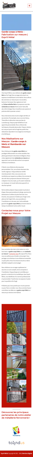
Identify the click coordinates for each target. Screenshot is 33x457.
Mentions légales (27, 453)
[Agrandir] (29, 42)
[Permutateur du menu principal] (29, 6)
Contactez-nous (13, 254)
